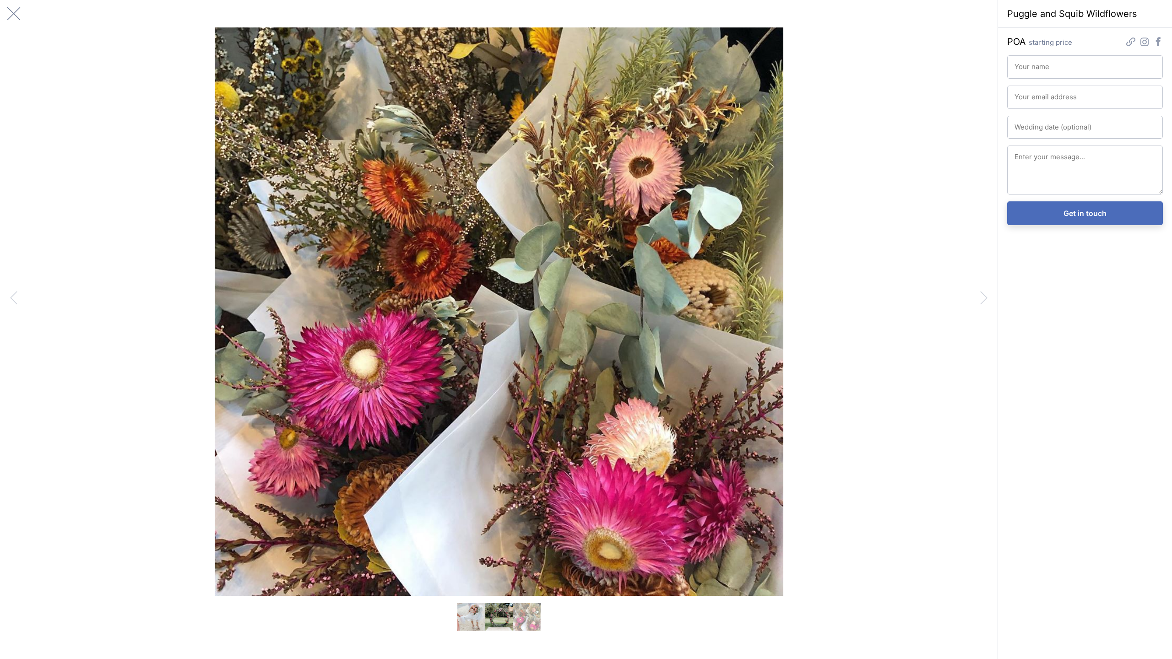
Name (1022, 62)
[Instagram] (1144, 43)
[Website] (1130, 43)
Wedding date (1032, 123)
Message (1026, 153)
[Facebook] (1158, 43)
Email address (1032, 93)
